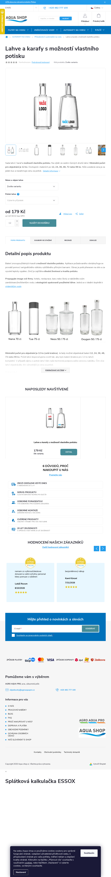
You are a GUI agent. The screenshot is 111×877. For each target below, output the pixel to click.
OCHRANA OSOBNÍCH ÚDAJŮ (18, 734)
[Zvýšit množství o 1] (17, 221)
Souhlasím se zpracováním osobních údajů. (34, 635)
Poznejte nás (55, 474)
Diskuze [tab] (93, 240)
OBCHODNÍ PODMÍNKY (18, 729)
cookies (28, 862)
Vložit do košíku (39, 223)
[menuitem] (18, 30)
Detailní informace (50, 171)
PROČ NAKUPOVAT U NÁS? (20, 721)
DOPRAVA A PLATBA (17, 725)
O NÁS (8, 8)
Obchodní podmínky (52, 752)
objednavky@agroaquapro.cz (22, 690)
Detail (69, 452)
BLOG (10, 714)
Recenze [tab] (68, 240)
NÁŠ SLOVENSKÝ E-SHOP (19, 739)
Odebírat (90, 628)
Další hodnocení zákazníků (55, 547)
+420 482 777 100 (68, 690)
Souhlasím (89, 853)
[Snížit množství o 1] (17, 225)
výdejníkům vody (13, 286)
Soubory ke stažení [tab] (43, 240)
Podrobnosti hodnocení (41, 62)
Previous (96, 548)
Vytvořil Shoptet (99, 764)
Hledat (65, 18)
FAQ (10, 718)
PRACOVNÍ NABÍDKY (17, 710)
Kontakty (37, 752)
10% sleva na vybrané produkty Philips (20, 2)
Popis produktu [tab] (18, 240)
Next (103, 548)
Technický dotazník (72, 752)
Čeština (97, 8)
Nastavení (21, 872)
